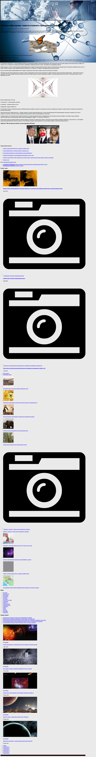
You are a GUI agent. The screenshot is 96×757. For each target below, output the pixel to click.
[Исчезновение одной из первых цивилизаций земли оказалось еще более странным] (8, 585)
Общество (5, 602)
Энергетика (5, 612)
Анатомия (5, 592)
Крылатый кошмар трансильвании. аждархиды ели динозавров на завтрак (18, 416)
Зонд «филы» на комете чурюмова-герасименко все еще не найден (17, 668)
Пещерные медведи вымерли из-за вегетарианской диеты (15, 430)
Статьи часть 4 (6, 750)
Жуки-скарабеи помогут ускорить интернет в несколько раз (16, 150)
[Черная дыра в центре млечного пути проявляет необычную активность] (20, 688)
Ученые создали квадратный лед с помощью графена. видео (16, 148)
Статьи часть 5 (6, 751)
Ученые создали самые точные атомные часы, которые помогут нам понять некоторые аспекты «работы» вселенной (28, 157)
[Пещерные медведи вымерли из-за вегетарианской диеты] (8, 428)
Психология (5, 606)
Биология (5, 597)
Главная (4, 745)
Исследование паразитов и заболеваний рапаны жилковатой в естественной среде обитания (22, 621)
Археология (5, 595)
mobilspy (5, 28)
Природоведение (6, 605)
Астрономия (5, 596)
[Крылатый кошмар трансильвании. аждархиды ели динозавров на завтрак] (8, 414)
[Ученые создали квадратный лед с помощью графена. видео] (8, 571)
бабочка (5, 162)
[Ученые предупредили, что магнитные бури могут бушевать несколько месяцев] (20, 640)
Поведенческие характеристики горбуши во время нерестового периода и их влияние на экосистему (24, 620)
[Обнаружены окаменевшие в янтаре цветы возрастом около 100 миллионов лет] (8, 400)
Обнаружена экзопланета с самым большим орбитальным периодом (17, 741)
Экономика (5, 611)
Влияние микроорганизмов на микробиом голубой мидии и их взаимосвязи (19, 619)
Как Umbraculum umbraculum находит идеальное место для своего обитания (19, 622)
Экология (5, 610)
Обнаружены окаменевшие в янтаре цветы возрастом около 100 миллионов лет (20, 402)
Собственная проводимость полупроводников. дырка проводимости (17, 153)
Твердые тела (6, 160)
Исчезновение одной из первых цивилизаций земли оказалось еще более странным (21, 587)
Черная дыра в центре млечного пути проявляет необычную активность (18, 692)
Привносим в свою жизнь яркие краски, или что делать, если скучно (17, 545)
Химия (4, 608)
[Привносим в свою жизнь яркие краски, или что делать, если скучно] (8, 543)
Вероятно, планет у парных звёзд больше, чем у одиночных (15, 717)
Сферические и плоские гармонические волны (14, 278)
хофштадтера (13, 162)
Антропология (6, 594)
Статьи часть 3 (6, 749)
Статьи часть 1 (6, 746)
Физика (4, 22)
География (5, 599)
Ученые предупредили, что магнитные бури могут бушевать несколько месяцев (20, 644)
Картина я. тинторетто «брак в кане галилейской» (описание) (16, 531)
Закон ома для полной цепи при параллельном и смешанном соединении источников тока (24, 368)
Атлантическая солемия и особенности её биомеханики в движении (17, 617)
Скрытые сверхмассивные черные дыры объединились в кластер (17, 559)
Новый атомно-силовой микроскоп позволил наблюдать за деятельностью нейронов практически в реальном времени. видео (33, 188)
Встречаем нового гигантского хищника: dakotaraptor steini (15, 388)
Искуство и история (7, 600)
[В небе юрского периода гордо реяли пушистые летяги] (8, 442)
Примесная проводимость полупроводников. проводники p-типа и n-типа (18, 155)
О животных (5, 601)
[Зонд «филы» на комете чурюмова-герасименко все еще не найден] (20, 664)
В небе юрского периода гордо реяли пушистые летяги (15, 444)
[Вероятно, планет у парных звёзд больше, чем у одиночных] (20, 712)
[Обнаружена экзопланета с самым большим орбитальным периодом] (20, 736)
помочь (8, 162)
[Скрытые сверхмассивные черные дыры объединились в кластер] (8, 557)
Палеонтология (6, 604)
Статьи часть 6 (6, 753)
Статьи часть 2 (6, 748)
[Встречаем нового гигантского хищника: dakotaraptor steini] (8, 386)
